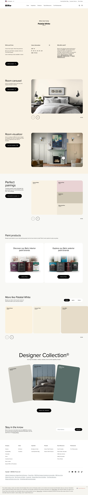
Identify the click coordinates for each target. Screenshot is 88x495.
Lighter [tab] (73, 300)
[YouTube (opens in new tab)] (72, 472)
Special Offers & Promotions (11, 463)
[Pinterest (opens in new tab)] (75, 472)
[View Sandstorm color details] (70, 197)
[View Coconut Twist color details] (46, 319)
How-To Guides (60, 449)
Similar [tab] (67, 300)
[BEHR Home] (8, 5)
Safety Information (61, 456)
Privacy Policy (15, 432)
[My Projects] (82, 5)
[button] (80, 488)
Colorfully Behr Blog (35, 451)
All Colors (20, 449)
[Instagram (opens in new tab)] (79, 472)
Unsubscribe (28, 477)
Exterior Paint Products (49, 451)
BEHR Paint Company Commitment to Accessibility (44, 475)
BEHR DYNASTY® (65, 54)
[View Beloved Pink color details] (70, 186)
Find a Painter (60, 459)
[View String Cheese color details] (19, 319)
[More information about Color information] (49, 45)
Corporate (7, 454)
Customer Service (9, 459)
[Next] (38, 117)
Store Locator (8, 461)
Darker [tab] (79, 300)
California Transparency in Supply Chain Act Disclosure (16, 475)
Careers (7, 449)
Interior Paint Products (48, 449)
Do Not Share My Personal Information (28, 479)
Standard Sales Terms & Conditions (39, 477)
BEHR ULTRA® (66, 56)
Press (6, 456)
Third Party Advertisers (51, 477)
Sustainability (8, 451)
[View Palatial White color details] (44, 197)
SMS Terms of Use (59, 475)
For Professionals (73, 449)
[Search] (79, 5)
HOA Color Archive (61, 454)
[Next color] (12, 337)
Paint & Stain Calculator (62, 451)
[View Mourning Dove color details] (70, 209)
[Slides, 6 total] (57, 96)
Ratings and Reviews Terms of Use (12, 479)
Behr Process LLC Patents (20, 477)
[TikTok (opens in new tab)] (82, 472)
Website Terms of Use (9, 477)
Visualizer (20, 451)
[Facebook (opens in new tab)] (69, 472)
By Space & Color (34, 449)
